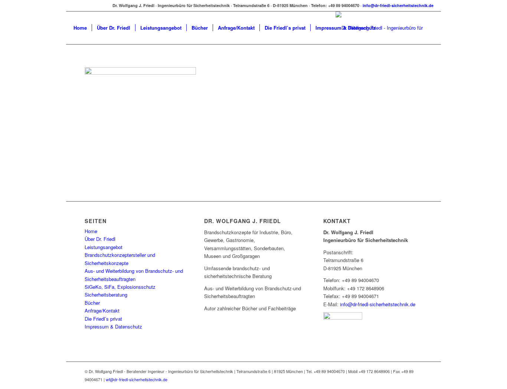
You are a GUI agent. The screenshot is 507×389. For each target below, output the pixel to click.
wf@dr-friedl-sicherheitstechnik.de (136, 379)
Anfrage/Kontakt (102, 310)
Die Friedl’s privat (103, 318)
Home (91, 231)
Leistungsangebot (103, 247)
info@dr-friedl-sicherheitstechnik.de (398, 5)
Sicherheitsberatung (106, 294)
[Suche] (388, 28)
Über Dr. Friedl (100, 238)
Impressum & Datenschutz (113, 326)
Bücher (92, 302)
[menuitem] (80, 28)
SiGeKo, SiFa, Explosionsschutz (120, 286)
